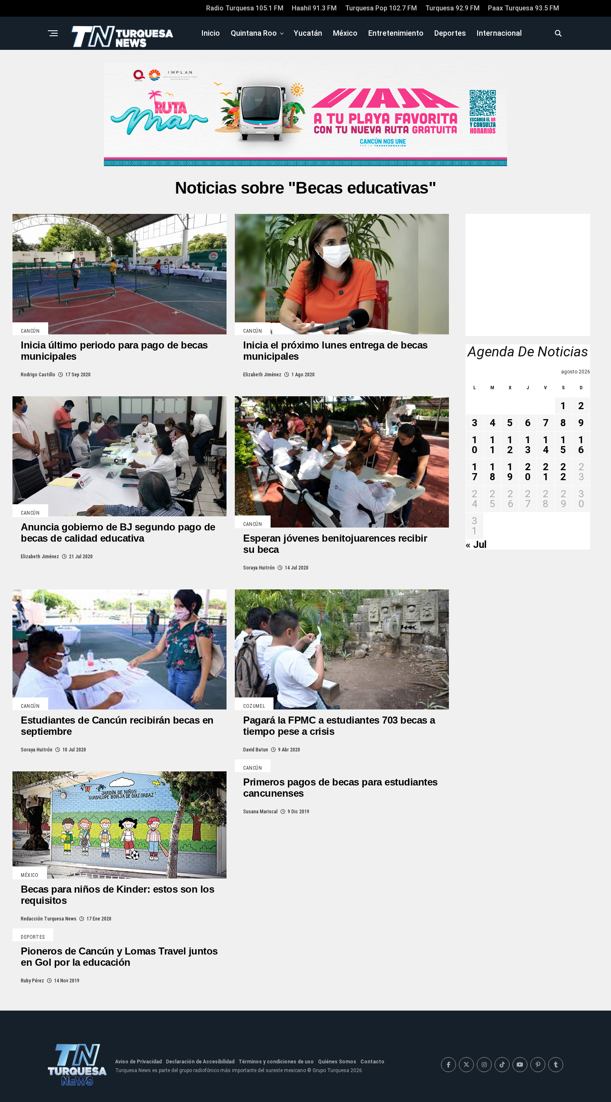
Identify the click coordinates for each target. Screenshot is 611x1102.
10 (475, 445)
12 (510, 445)
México (345, 33)
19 (510, 472)
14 (546, 445)
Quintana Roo (254, 33)
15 (563, 445)
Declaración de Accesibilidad (200, 1062)
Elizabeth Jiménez (262, 375)
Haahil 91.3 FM (314, 8)
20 (528, 472)
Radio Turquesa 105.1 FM (244, 8)
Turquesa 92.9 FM (452, 8)
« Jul (476, 544)
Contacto (372, 1062)
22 (563, 472)
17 (475, 472)
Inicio (211, 33)
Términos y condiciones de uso (276, 1062)
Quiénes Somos (337, 1062)
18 (492, 472)
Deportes (450, 33)
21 (546, 472)
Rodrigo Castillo (38, 375)
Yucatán (308, 33)
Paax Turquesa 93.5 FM (523, 8)
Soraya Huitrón (259, 568)
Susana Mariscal (260, 812)
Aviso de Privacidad (138, 1062)
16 (581, 445)
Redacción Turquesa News (48, 919)
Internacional (499, 33)
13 (528, 445)
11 (492, 445)
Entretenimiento (396, 33)
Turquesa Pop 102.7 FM (381, 8)
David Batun (255, 750)
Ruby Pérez (32, 981)
